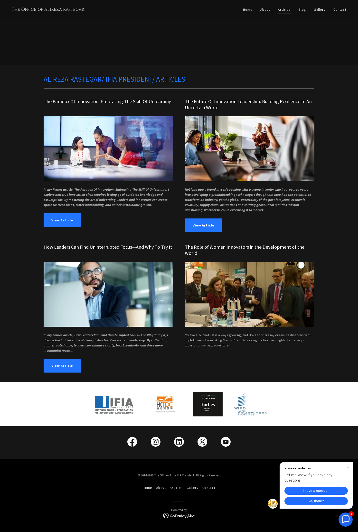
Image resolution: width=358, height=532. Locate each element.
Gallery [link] (320, 9)
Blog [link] (302, 9)
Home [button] (147, 487)
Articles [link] (284, 9)
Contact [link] (339, 9)
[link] (48, 9)
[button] (346, 519)
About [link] (265, 9)
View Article (62, 220)
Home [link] (248, 9)
